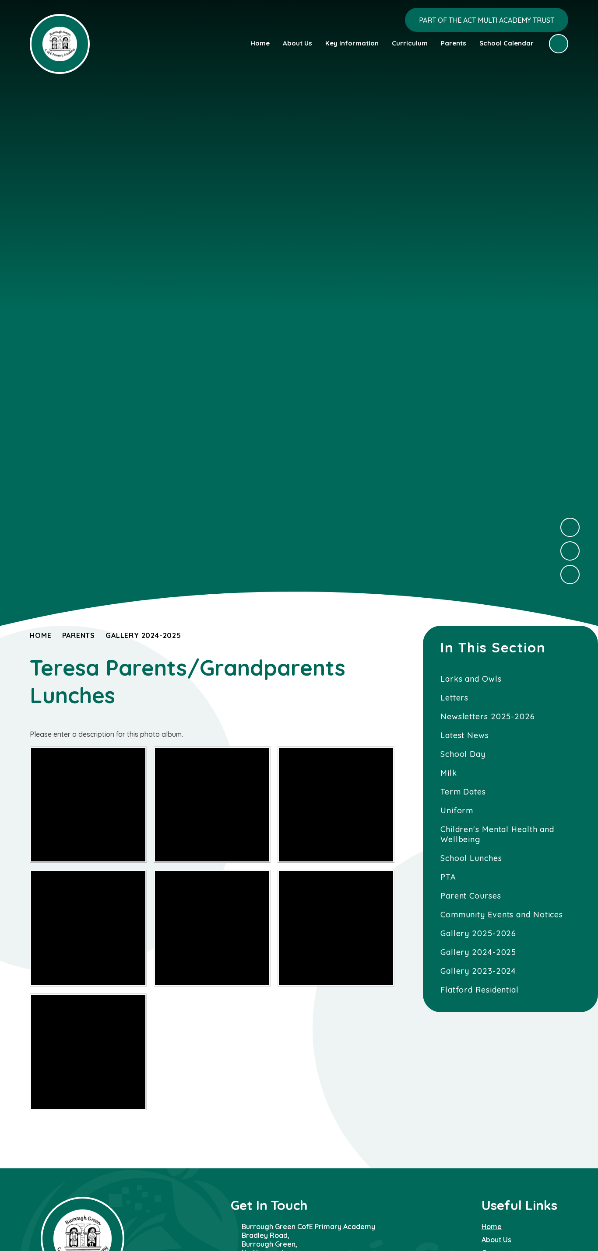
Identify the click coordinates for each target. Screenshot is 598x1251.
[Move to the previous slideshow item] (570, 551)
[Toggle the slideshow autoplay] (570, 574)
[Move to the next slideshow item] (570, 527)
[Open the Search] (558, 43)
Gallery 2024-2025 (143, 635)
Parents (78, 635)
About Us (496, 1239)
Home (40, 635)
